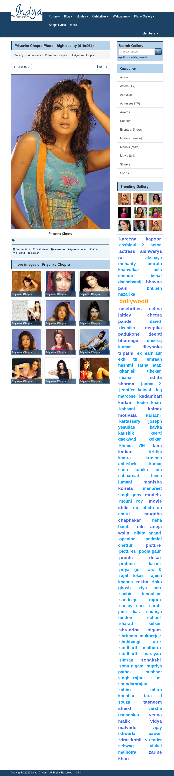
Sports (124, 173)
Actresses (34, 55)
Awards (125, 112)
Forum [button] (53, 16)
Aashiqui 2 (131, 245)
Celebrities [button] (99, 16)
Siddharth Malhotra (140, 647)
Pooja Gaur (150, 551)
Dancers (125, 121)
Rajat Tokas (131, 575)
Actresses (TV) (130, 103)
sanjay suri (131, 605)
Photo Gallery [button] (143, 16)
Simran (126, 660)
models (133, 57)
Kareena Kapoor (140, 238)
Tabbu (125, 689)
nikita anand (147, 533)
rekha (142, 581)
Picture (153, 545)
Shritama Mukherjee (140, 635)
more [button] (73, 25)
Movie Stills (127, 155)
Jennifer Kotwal (135, 389)
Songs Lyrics (57, 25)
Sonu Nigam (131, 666)
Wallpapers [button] (120, 16)
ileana (133, 377)
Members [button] (149, 33)
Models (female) (131, 138)
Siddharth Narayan (140, 653)
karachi (143, 57)
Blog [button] (67, 16)
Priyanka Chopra (56, 55)
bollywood (133, 301)
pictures (127, 551)
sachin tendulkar (140, 593)
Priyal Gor (130, 569)
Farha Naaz (149, 365)
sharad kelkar (140, 623)
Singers (125, 164)
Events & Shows (131, 129)
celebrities (130, 308)
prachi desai (140, 557)
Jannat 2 (151, 384)
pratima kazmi (140, 563)
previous (21, 66)
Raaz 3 (153, 569)
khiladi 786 (132, 445)
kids (125, 57)
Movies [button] (81, 16)
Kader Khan (149, 402)
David (155, 321)
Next (102, 66)
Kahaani (127, 409)
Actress (127, 251)
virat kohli (130, 739)
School (154, 617)
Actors (124, 77)
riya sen (150, 587)
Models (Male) (129, 147)
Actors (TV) (127, 86)
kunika (141, 469)
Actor (155, 245)
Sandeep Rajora (140, 599)
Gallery (18, 55)
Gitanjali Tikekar (140, 371)
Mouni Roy (131, 501)
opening (127, 539)
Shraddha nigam (140, 629)
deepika (127, 327)
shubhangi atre (140, 641)
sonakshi (151, 659)
